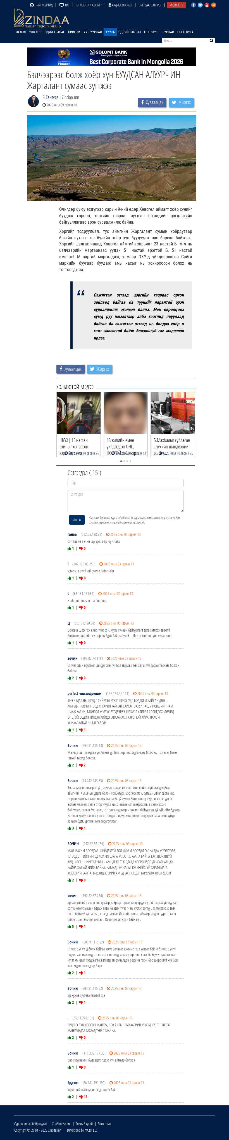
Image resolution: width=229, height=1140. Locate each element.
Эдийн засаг (55, 32)
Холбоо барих (61, 1123)
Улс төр (35, 32)
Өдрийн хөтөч (129, 32)
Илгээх (77, 519)
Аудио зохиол (121, 5)
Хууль (110, 32)
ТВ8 (67, 5)
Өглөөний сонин (89, 5)
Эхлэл (21, 32)
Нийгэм (74, 32)
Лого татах (104, 1123)
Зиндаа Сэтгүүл (150, 5)
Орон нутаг (186, 32)
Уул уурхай (93, 32)
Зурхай (168, 32)
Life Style (151, 32)
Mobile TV (176, 5)
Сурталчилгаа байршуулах (30, 1123)
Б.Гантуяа (50, 97)
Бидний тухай (84, 1123)
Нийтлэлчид (43, 5)
